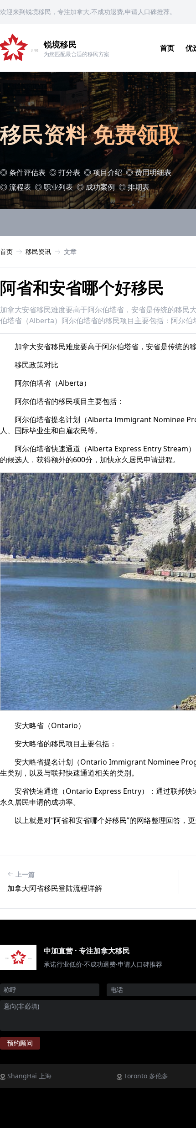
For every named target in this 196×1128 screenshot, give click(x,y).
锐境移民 (60, 44)
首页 (167, 48)
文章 (70, 251)
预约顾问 (20, 1043)
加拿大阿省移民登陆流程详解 (54, 888)
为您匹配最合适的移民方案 (76, 54)
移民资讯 (38, 251)
